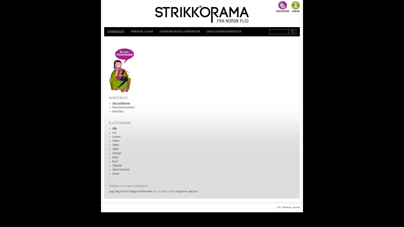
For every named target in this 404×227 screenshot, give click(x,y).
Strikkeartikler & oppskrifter (179, 31)
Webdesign (287, 207)
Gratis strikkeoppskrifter (223, 31)
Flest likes (118, 111)
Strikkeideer (115, 31)
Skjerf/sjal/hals (120, 169)
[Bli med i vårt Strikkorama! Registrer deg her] (121, 92)
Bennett (296, 207)
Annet (116, 174)
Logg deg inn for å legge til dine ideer (131, 191)
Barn (115, 161)
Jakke (115, 149)
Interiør (116, 153)
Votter (116, 141)
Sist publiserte (121, 103)
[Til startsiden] (202, 14)
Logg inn (295, 6)
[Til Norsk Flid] (232, 21)
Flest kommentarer (123, 107)
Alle (114, 128)
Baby (115, 157)
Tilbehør (117, 165)
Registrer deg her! (187, 191)
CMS (279, 207)
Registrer (282, 6)
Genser (116, 137)
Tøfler (115, 145)
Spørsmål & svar (142, 31)
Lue (114, 132)
